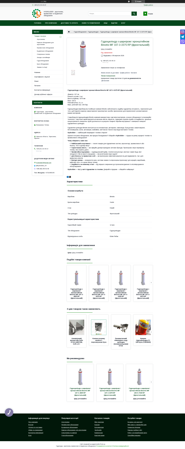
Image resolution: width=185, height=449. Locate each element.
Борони (97, 425)
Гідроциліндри (93, 32)
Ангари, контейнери (43, 57)
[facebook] (68, 177)
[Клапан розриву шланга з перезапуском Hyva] (98, 325)
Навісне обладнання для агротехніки (45, 43)
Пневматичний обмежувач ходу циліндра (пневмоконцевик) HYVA (121, 342)
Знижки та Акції (42, 67)
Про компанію (51, 23)
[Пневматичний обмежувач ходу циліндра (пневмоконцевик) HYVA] (121, 325)
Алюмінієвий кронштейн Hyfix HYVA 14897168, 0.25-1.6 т (76, 341)
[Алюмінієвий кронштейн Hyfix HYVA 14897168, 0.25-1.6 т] (76, 325)
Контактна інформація (42, 90)
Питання (37, 85)
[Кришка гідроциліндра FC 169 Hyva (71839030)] (143, 325)
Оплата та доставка (35, 427)
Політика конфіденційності (121, 446)
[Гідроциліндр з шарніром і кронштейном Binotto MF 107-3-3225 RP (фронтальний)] (121, 276)
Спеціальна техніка (43, 54)
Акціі (105, 23)
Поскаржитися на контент (104, 446)
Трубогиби (98, 430)
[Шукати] (134, 14)
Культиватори (99, 427)
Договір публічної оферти (43, 94)
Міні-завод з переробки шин (137, 425)
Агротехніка (41, 39)
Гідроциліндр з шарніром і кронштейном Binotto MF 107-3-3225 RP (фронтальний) (121, 293)
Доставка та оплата (69, 23)
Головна (37, 23)
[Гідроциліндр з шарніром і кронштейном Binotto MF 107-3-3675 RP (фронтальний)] (143, 276)
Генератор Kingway (134, 427)
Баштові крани (99, 435)
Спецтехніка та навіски (69, 433)
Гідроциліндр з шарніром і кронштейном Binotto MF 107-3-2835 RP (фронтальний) (76, 293)
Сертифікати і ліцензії (42, 77)
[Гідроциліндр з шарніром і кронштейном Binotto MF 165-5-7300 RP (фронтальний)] (139, 375)
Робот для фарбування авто (137, 433)
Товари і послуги (40, 36)
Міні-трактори (99, 422)
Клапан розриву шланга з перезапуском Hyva (98, 340)
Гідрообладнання (80, 32)
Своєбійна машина (134, 435)
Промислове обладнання (45, 48)
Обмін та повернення (91, 23)
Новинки (37, 72)
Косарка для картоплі (135, 422)
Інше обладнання (42, 64)
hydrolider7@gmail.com (43, 162)
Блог (123, 23)
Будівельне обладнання (45, 51)
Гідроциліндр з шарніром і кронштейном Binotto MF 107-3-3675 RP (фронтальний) (143, 293)
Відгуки (114, 23)
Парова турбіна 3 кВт (135, 430)
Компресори (99, 433)
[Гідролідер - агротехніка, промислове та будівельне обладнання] (36, 17)
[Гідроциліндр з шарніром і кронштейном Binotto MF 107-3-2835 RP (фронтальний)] (76, 276)
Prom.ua (102, 444)
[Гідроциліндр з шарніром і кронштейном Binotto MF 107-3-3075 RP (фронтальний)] (98, 276)
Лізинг (36, 81)
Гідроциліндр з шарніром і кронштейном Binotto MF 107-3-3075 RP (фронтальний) (99, 293)
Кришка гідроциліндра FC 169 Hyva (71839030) (143, 340)
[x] (70, 177)
